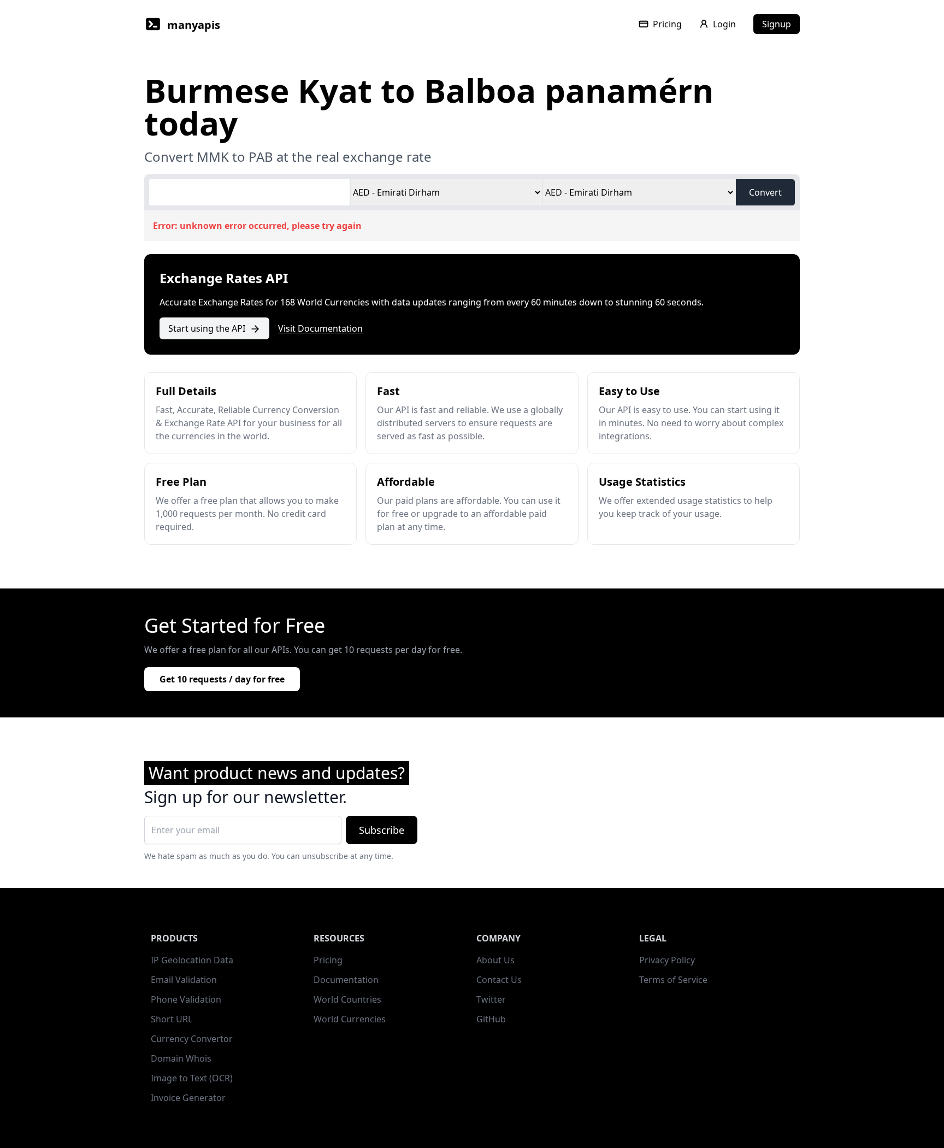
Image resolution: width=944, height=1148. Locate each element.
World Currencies (350, 1019)
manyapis (193, 24)
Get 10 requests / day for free (222, 679)
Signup (776, 24)
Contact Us (499, 980)
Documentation (346, 980)
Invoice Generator (188, 1098)
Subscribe (381, 830)
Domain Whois (181, 1058)
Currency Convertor (192, 1039)
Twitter (491, 999)
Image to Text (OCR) (192, 1078)
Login (724, 24)
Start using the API (206, 328)
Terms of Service (673, 980)
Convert (765, 192)
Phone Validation (186, 999)
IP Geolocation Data (192, 960)
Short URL (171, 1019)
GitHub (491, 1019)
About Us (495, 960)
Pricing (667, 24)
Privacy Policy (667, 960)
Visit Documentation (320, 328)
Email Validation (184, 980)
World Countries (347, 999)
